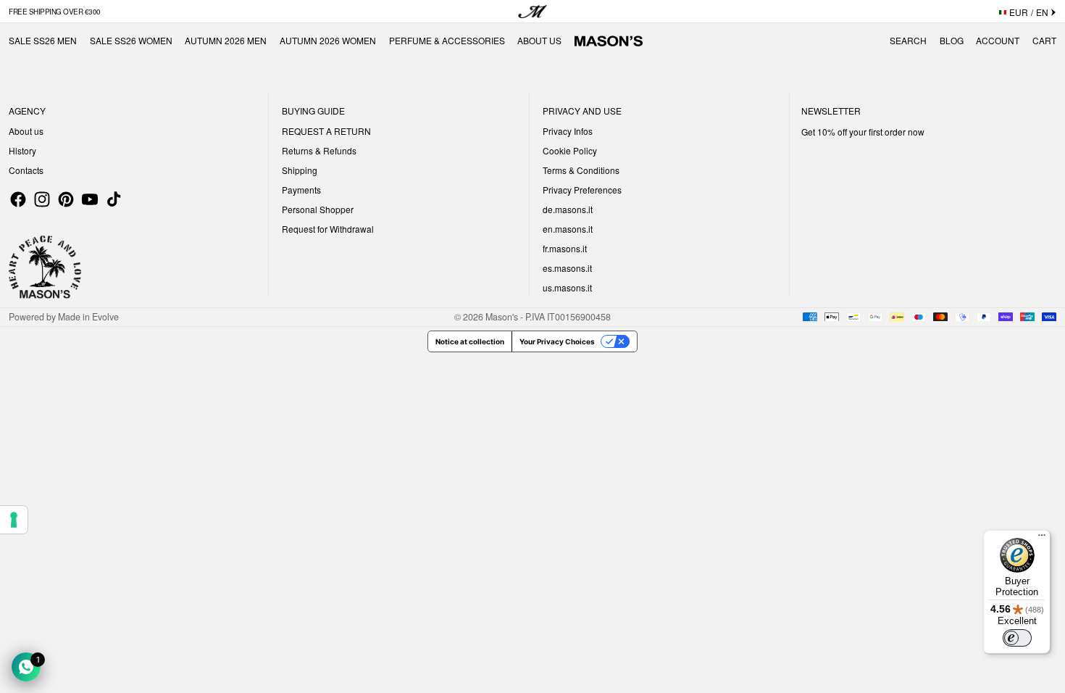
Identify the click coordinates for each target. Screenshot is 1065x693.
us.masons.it (567, 287)
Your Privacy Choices (557, 341)
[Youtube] (89, 199)
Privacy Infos (568, 131)
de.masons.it (568, 209)
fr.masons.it (565, 248)
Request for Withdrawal (328, 229)
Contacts (26, 170)
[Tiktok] (113, 199)
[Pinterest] (66, 199)
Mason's (502, 316)
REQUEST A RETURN (326, 131)
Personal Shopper (318, 209)
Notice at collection (469, 341)
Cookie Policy (570, 150)
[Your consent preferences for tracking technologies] (14, 520)
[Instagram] (42, 199)
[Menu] (1042, 538)
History (22, 150)
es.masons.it (567, 268)
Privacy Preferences (582, 189)
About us (26, 131)
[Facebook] (18, 199)
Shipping (299, 170)
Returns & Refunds (319, 150)
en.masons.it (568, 229)
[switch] (1017, 638)
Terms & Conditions (581, 170)
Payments (301, 189)
